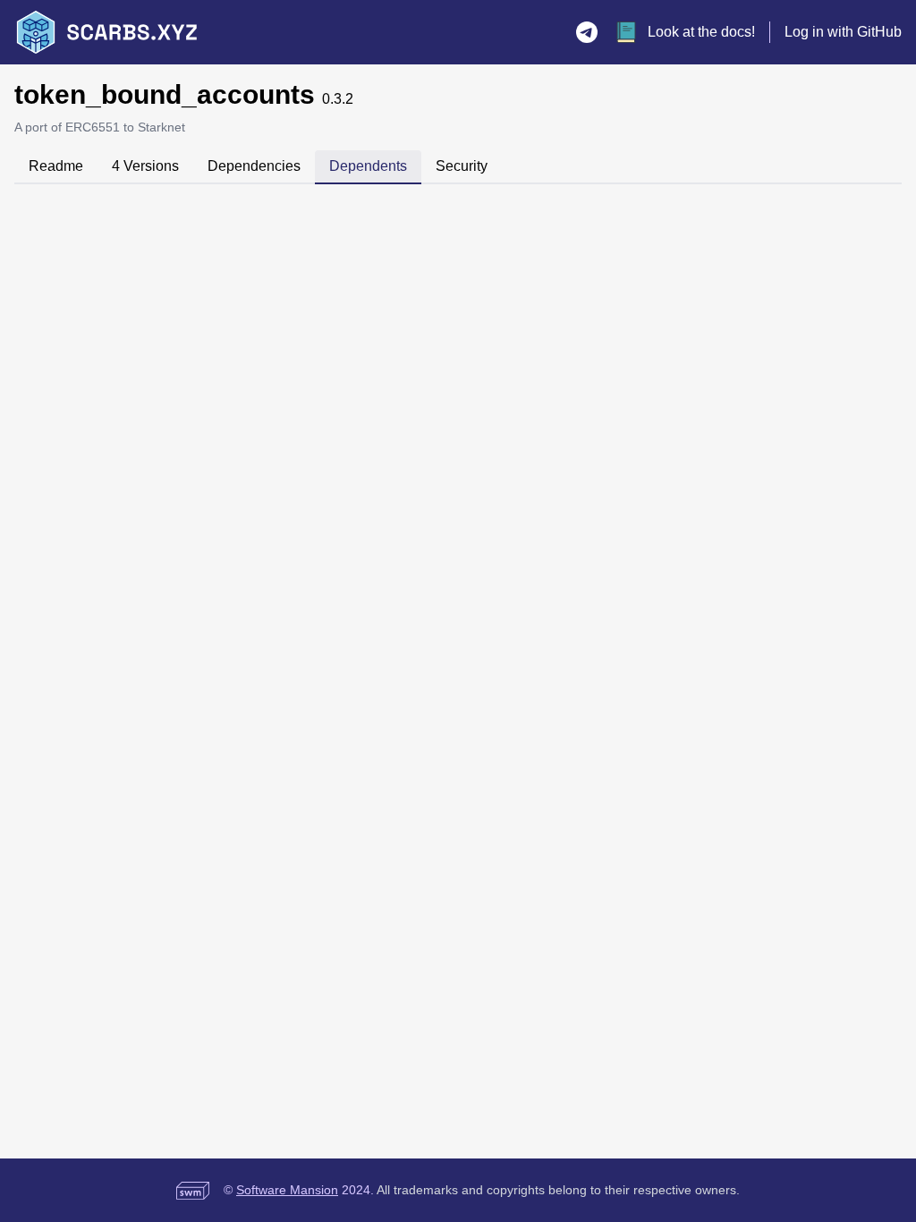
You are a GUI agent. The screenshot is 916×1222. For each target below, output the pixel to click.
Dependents (368, 166)
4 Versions (145, 166)
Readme (56, 166)
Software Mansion (287, 1190)
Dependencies (254, 166)
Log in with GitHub (843, 31)
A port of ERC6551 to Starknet (99, 127)
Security (462, 166)
